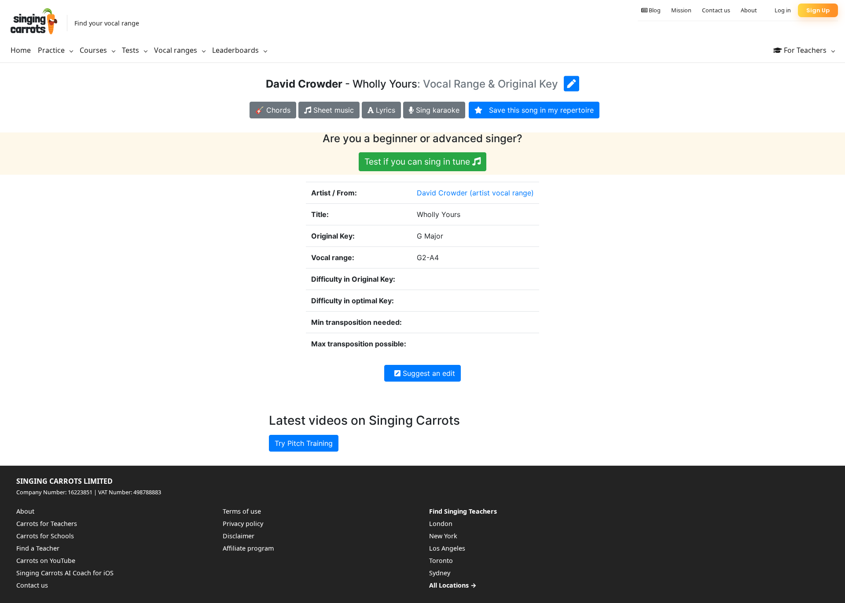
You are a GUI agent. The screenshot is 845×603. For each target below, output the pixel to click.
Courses (94, 50)
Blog (654, 10)
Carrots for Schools (45, 536)
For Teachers (805, 50)
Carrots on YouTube (45, 560)
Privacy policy (243, 523)
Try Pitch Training (304, 443)
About (749, 10)
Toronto (441, 560)
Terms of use (242, 511)
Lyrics (384, 110)
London (440, 523)
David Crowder (442, 192)
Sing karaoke (436, 110)
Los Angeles (447, 548)
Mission (681, 10)
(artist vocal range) (502, 192)
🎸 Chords (272, 110)
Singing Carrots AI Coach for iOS (65, 573)
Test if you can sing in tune (418, 161)
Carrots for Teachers (46, 523)
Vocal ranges (176, 50)
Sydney (439, 573)
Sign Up (818, 10)
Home (21, 50)
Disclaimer (238, 536)
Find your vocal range (106, 23)
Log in (783, 10)
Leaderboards (236, 50)
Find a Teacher (37, 548)
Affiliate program (248, 548)
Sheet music (332, 110)
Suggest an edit (427, 373)
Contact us (716, 10)
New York (443, 536)
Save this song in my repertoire (538, 110)
